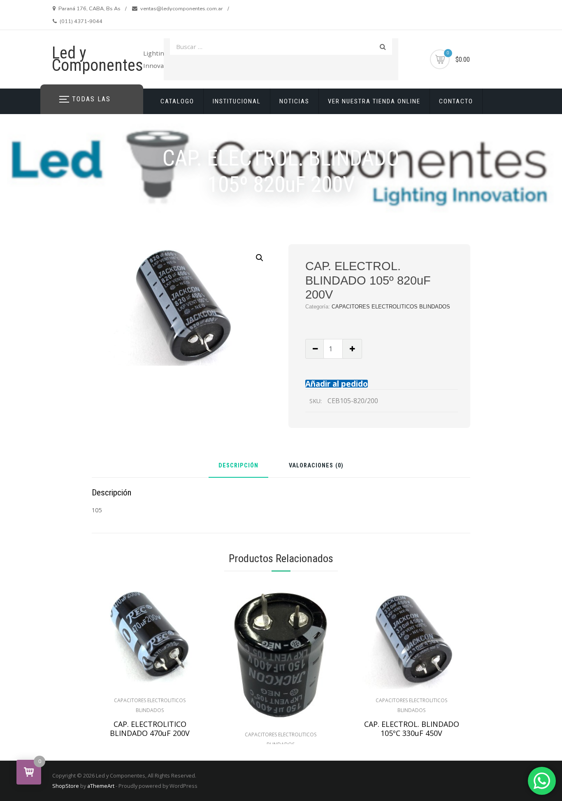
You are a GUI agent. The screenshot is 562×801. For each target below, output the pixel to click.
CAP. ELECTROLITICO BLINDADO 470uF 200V (150, 728)
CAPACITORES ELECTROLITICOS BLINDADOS (391, 307)
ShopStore (65, 785)
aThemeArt (100, 785)
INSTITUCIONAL (237, 101)
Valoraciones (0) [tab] (316, 466)
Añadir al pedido (336, 384)
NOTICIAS (294, 101)
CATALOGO (177, 101)
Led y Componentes (97, 59)
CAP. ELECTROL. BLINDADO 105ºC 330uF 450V (411, 728)
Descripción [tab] (238, 466)
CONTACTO (456, 101)
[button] (259, 257)
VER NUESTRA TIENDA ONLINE (374, 101)
